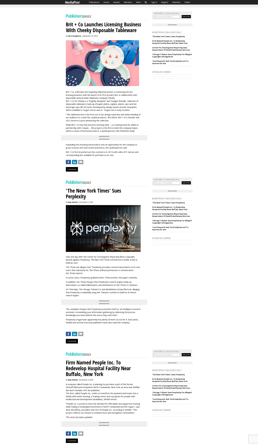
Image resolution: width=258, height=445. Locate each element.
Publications (94, 2)
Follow (187, 2)
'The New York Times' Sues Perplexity (168, 36)
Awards (116, 2)
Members (128, 2)
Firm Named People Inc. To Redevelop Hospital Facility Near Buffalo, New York (169, 42)
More (138, 2)
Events (106, 2)
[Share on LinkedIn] (74, 162)
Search (146, 2)
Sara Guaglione (74, 36)
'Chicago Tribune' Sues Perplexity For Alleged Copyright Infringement (171, 55)
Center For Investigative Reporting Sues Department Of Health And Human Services (171, 49)
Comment (72, 169)
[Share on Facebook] (68, 162)
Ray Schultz (73, 202)
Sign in (154, 2)
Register (164, 2)
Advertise (176, 2)
